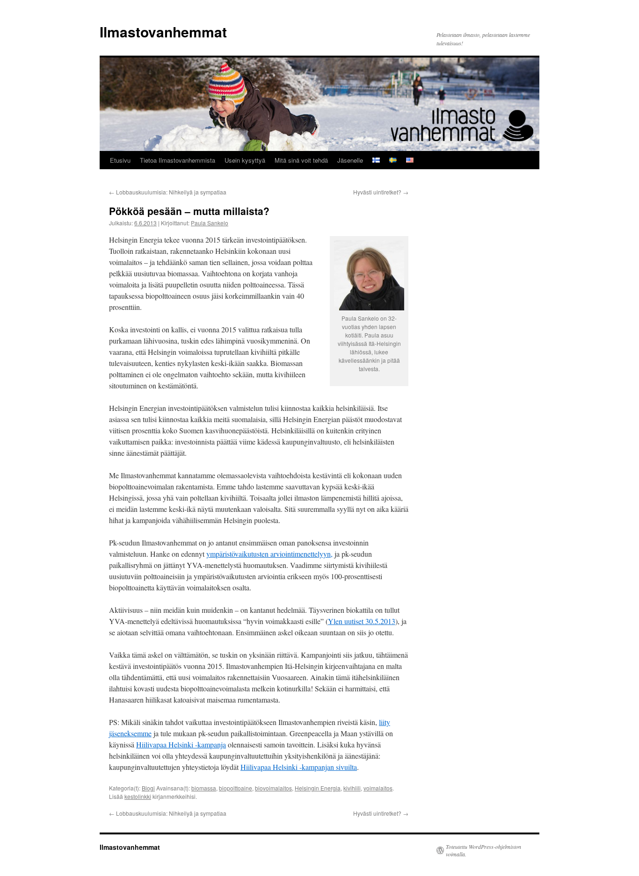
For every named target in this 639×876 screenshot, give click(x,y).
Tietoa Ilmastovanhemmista (177, 160)
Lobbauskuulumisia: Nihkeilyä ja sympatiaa (167, 192)
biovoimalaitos (273, 788)
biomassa (203, 788)
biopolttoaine (235, 788)
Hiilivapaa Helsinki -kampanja (181, 744)
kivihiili (352, 788)
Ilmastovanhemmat (163, 32)
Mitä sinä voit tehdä (301, 160)
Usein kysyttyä (245, 160)
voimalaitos (377, 788)
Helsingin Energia (318, 788)
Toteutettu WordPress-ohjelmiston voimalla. (483, 850)
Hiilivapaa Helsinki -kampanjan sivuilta (298, 767)
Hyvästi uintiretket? (380, 192)
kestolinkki (137, 796)
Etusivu (120, 160)
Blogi (148, 788)
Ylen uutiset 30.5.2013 (361, 621)
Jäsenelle (350, 160)
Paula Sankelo (209, 223)
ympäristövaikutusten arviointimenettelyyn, (269, 554)
